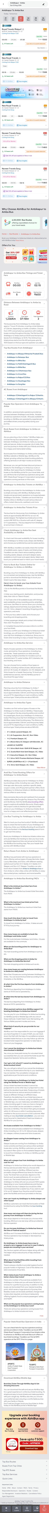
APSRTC (11, 1364)
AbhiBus (17, 1501)
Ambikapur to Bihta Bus (16, 360)
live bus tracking (28, 829)
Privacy (36, 1488)
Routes (29, 1490)
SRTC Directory (22, 1339)
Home (4, 234)
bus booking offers (36, 802)
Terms (30, 1488)
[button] (3, 4)
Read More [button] (20, 240)
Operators (22, 1490)
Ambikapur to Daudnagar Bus (18, 381)
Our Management (8, 1493)
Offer (9, 1488)
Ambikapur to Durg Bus (16, 384)
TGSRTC (32, 1365)
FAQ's (25, 1488)
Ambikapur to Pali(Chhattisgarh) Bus (21, 364)
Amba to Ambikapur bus (32, 868)
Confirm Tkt (29, 1501)
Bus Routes (13, 234)
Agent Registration (8, 1496)
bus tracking (37, 1206)
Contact (19, 1488)
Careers (35, 1490)
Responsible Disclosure (9, 1490)
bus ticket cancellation (24, 1116)
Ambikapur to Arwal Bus (16, 374)
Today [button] (6, 14)
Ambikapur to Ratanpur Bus (18, 357)
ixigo (22, 1501)
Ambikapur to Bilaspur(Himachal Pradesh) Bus (25, 354)
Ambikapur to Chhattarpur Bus (19, 371)
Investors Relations (21, 1493)
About (14, 1488)
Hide (41, 1316)
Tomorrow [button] (13, 14)
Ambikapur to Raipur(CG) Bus (18, 377)
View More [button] (41, 768)
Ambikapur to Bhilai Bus (16, 367)
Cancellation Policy (35, 1493)
